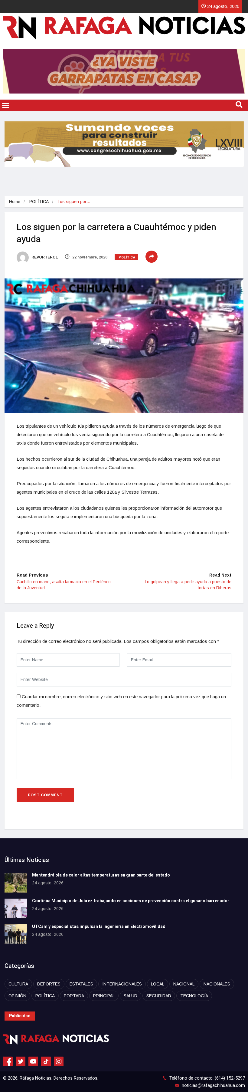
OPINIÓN (17, 995)
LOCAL (157, 984)
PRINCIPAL (104, 995)
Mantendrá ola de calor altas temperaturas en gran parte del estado (101, 875)
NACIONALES (217, 984)
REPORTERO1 (44, 257)
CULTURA (18, 984)
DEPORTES (48, 984)
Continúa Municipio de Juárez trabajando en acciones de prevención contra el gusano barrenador (130, 901)
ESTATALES (81, 984)
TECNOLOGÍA (194, 995)
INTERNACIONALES (122, 984)
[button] (5, 105)
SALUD (130, 995)
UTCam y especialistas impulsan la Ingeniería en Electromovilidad (98, 926)
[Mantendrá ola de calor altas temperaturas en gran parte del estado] (16, 883)
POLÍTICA (39, 201)
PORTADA (74, 995)
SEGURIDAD (158, 995)
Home (14, 201)
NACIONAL (183, 984)
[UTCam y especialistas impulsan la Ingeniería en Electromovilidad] (16, 934)
